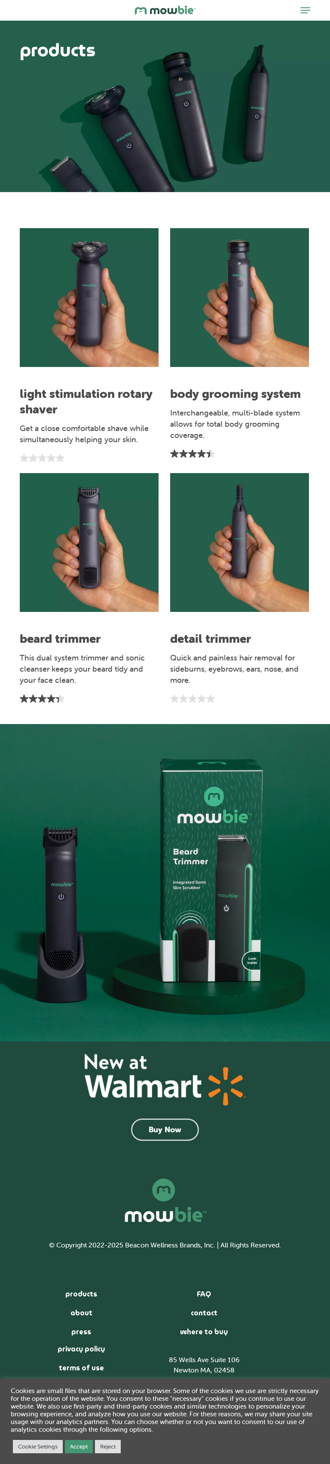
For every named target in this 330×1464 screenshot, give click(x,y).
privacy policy (81, 1349)
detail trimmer (210, 638)
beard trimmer (60, 638)
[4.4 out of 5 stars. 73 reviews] (89, 698)
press (81, 1331)
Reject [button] (108, 1446)
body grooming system (235, 393)
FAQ (204, 1294)
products (81, 1294)
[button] (305, 10)
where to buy (204, 1331)
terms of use (81, 1368)
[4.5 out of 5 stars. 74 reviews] (239, 453)
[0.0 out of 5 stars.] (89, 458)
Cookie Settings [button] (38, 1446)
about (81, 1313)
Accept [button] (79, 1446)
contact (204, 1313)
